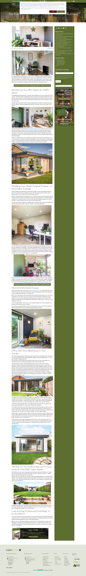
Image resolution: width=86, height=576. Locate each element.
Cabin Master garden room (35, 290)
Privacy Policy (64, 78)
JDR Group (29, 572)
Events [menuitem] (56, 562)
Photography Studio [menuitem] (46, 565)
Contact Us (72, 4)
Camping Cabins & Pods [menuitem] (47, 562)
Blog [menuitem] (56, 561)
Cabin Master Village (18, 277)
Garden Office (60, 64)
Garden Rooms (60, 61)
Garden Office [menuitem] (45, 558)
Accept (61, 11)
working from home (31, 76)
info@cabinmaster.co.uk (67, 1)
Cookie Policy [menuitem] (66, 562)
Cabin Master (31, 128)
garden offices (37, 128)
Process (66, 4)
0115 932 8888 (56, 1)
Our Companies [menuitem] (58, 559)
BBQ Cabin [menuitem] (45, 559)
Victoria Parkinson (15, 48)
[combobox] (63, 86)
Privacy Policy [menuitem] (66, 561)
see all (56, 65)
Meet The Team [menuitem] (58, 558)
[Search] (72, 86)
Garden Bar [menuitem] (45, 561)
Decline (53, 11)
